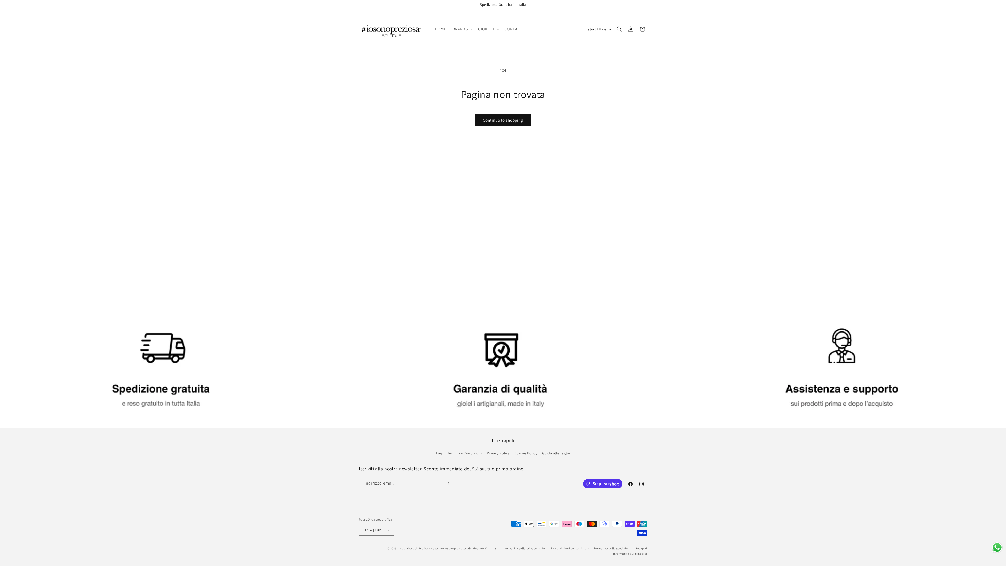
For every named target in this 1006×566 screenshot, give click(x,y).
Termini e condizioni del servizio (564, 548)
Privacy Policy (498, 453)
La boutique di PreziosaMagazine (421, 548)
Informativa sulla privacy (519, 548)
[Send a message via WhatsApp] (997, 547)
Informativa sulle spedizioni (611, 548)
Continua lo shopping (503, 120)
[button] (462, 29)
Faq (439, 453)
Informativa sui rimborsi (630, 554)
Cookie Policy (526, 453)
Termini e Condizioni (464, 453)
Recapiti (641, 548)
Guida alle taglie (556, 453)
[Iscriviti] (447, 483)
